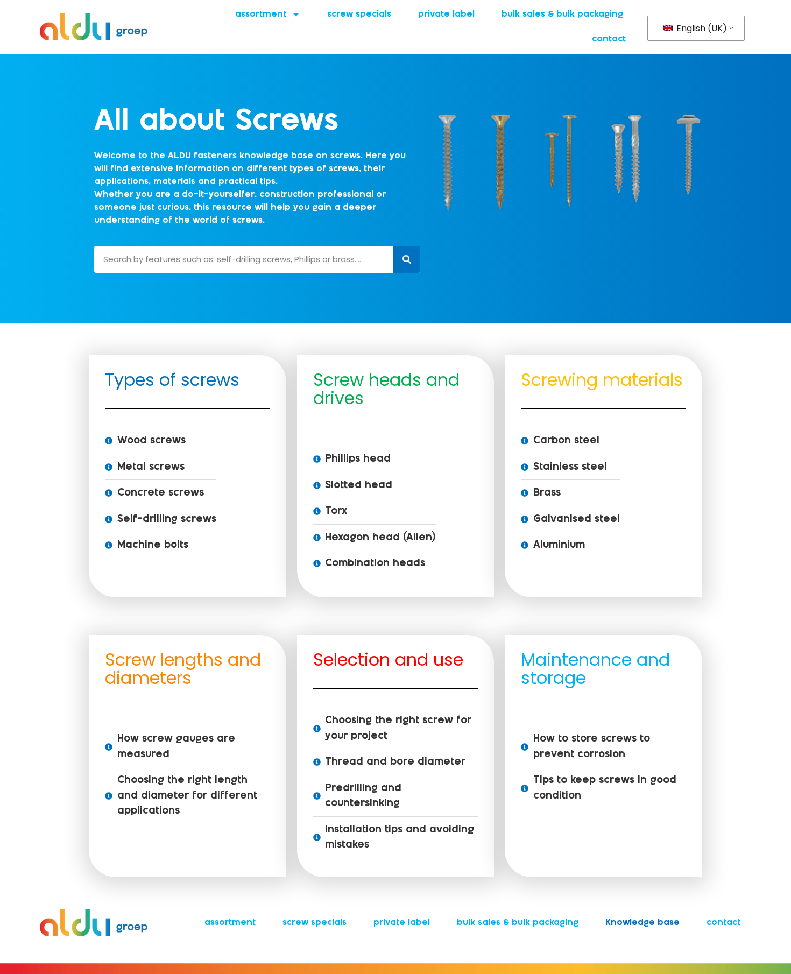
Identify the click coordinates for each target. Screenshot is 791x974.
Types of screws (172, 380)
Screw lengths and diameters (183, 668)
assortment (260, 14)
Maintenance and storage (595, 668)
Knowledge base (642, 923)
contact (609, 39)
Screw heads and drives (386, 389)
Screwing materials (602, 380)
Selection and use (388, 659)
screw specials (359, 14)
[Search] (406, 259)
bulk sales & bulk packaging (562, 14)
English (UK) (700, 28)
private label (446, 14)
